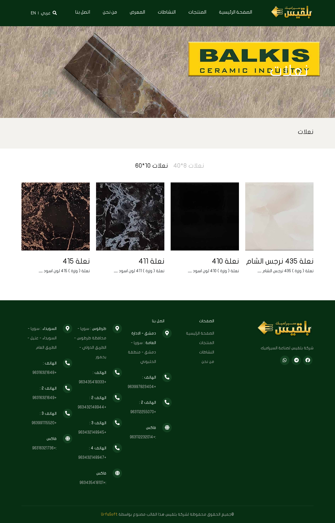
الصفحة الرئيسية (235, 12)
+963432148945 (92, 432)
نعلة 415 (76, 261)
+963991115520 (44, 423)
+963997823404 (142, 387)
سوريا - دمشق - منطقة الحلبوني (142, 352)
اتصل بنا (82, 12)
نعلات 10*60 (151, 165)
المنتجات (197, 12)
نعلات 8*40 (188, 165)
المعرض (137, 12)
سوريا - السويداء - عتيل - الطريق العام (42, 338)
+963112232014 (142, 437)
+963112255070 (143, 412)
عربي (46, 13)
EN (33, 13)
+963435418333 (92, 382)
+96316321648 (44, 373)
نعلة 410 (225, 261)
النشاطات (167, 12)
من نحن (110, 12)
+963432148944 (92, 407)
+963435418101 (92, 483)
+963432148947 (92, 457)
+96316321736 (44, 448)
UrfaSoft (109, 514)
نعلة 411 (151, 261)
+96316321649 (44, 398)
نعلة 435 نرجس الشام (280, 261)
